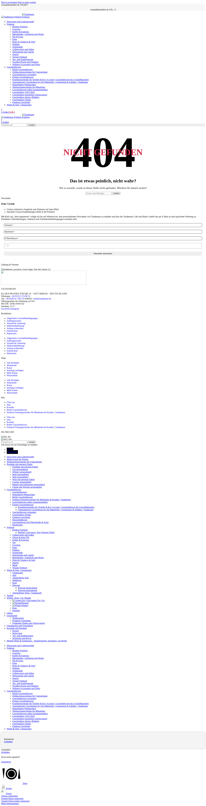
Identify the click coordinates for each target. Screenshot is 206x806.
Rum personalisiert (20, 474)
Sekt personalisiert (20, 477)
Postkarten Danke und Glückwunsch (28, 623)
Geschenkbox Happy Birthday (25, 97)
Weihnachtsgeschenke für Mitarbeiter (28, 87)
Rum (14, 608)
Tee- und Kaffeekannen (22, 59)
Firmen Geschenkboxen (22, 77)
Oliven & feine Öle (20, 537)
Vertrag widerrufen (15, 328)
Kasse (9, 368)
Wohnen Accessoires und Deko (26, 64)
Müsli (14, 565)
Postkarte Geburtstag (21, 620)
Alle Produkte (13, 363)
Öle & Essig (17, 37)
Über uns (11, 402)
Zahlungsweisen (14, 321)
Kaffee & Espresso (20, 32)
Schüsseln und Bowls (21, 638)
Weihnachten (18, 618)
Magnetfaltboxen (19, 520)
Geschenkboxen (19, 492)
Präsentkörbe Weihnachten (24, 84)
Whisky (24, 605)
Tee (14, 542)
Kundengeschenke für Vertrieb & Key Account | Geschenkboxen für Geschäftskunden (50, 79)
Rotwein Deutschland (27, 588)
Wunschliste (12, 375)
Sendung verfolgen (15, 370)
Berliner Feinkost (20, 26)
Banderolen (17, 525)
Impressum (11, 333)
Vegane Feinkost (19, 57)
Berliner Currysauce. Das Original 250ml (36, 532)
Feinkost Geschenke (21, 102)
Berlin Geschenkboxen (22, 69)
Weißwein (16, 580)
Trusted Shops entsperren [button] (12, 798)
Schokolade (17, 47)
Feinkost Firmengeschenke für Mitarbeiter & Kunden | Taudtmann (36, 412)
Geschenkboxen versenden (24, 74)
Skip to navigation (9, 2)
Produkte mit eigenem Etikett (25, 467)
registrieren (6, 762)
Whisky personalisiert (21, 472)
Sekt (14, 575)
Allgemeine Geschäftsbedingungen (22, 318)
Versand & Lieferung (16, 323)
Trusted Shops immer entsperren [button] (15, 801)
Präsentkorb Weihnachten (23, 494)
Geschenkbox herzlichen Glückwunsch (29, 95)
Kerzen (15, 631)
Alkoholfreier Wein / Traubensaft (26, 593)
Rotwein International (27, 590)
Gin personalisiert (20, 469)
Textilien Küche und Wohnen (25, 62)
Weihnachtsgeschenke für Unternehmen (30, 72)
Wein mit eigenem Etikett (23, 479)
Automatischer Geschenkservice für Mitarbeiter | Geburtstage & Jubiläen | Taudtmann (50, 82)
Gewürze (16, 29)
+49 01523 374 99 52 (20, 296)
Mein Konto (12, 373)
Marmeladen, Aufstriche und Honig (28, 34)
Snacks (15, 54)
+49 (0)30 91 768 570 (15, 298)
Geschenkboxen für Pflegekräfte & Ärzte (30, 522)
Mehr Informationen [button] (10, 803)
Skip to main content (27, 2)
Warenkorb (12, 365)
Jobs (9, 405)
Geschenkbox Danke (21, 100)
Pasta (14, 39)
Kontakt (10, 407)
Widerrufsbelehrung (15, 326)
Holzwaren (17, 633)
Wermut (25, 603)
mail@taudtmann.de (42, 298)
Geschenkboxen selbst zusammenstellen (30, 90)
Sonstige (16, 610)
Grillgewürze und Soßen (23, 49)
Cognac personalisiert (21, 482)
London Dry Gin (37, 600)
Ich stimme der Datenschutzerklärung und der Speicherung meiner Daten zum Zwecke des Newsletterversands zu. (59, 245)
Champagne (17, 573)
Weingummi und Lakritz (23, 52)
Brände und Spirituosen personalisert (28, 484)
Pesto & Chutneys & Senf (23, 42)
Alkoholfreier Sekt (20, 578)
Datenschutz (12, 331)
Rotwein (16, 585)
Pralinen (16, 44)
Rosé (14, 583)
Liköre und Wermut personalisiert (27, 487)
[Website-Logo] (11, 17)
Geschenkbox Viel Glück (23, 92)
